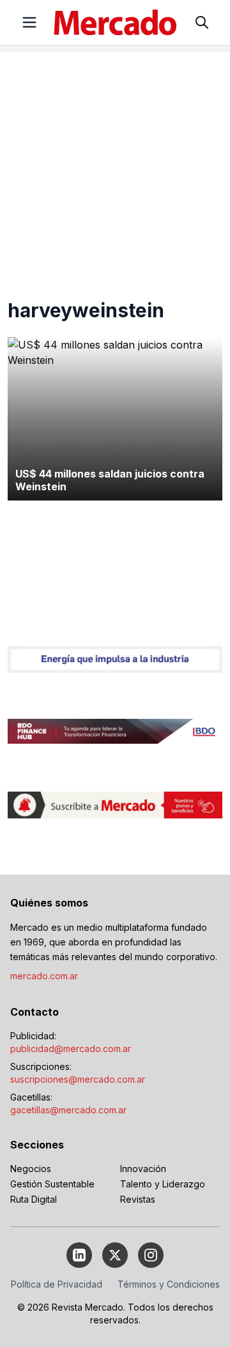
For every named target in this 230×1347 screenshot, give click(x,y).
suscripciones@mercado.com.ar (77, 1079)
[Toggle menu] (29, 22)
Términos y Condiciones (169, 1284)
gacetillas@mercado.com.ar (68, 1109)
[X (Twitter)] (115, 1255)
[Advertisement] (115, 167)
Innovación (143, 1168)
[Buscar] (202, 22)
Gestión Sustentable (52, 1183)
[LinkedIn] (79, 1255)
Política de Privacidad (56, 1284)
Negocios (30, 1168)
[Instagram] (151, 1255)
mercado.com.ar (44, 975)
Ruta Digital (33, 1199)
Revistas (137, 1199)
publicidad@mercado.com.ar (70, 1048)
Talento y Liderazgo (162, 1183)
